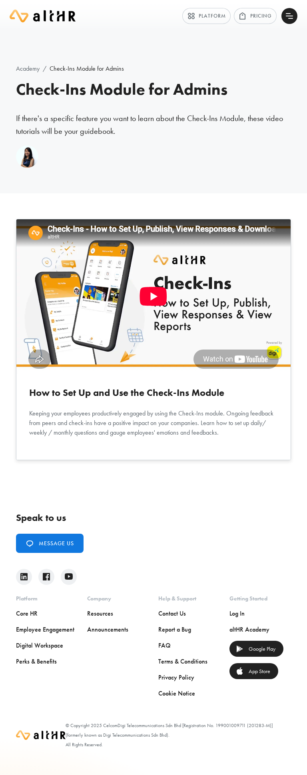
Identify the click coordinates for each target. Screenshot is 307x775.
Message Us (50, 543)
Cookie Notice (176, 693)
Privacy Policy (176, 677)
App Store (253, 671)
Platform (206, 16)
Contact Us (172, 613)
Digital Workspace (39, 645)
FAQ (164, 645)
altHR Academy (249, 629)
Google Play (255, 649)
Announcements (107, 629)
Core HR (27, 613)
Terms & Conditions (182, 661)
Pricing (255, 16)
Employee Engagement (45, 629)
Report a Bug (174, 629)
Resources (100, 613)
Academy (28, 68)
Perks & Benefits (36, 661)
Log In (237, 613)
